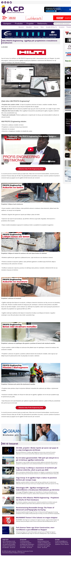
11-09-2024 (4, 47)
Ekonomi (21, 27)
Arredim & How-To (51, 27)
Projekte (30, 23)
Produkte (19, 23)
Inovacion (61, 27)
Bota (42, 27)
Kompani (7, 23)
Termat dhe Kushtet (7, 552)
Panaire (69, 27)
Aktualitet (29, 27)
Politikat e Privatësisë (19, 552)
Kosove (36, 27)
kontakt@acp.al (63, 541)
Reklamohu (42, 23)
